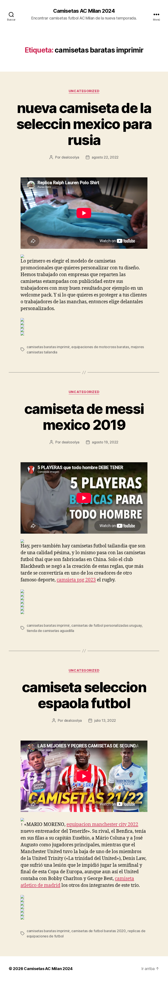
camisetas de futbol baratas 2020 (98, 931)
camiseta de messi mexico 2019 (84, 416)
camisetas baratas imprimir (48, 347)
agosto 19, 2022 (105, 442)
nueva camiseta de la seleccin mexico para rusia (84, 123)
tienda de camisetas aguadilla (50, 630)
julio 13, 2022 (105, 720)
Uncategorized (84, 91)
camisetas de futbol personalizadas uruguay (106, 625)
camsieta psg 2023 (76, 580)
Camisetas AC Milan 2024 (84, 11)
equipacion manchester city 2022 (102, 824)
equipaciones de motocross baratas (100, 347)
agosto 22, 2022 (105, 157)
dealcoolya (70, 157)
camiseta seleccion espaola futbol (84, 695)
